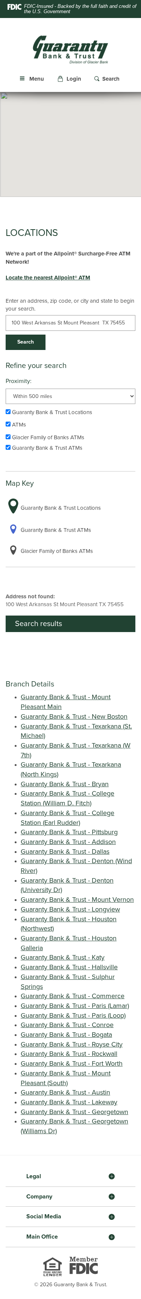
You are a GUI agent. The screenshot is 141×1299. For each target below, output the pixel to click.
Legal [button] (33, 1176)
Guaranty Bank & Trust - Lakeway (69, 1102)
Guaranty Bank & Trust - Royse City (72, 1044)
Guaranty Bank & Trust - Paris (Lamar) (75, 1006)
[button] (70, 79)
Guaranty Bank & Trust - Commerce (72, 996)
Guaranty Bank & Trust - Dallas (65, 851)
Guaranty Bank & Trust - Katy (63, 957)
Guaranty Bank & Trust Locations (51, 412)
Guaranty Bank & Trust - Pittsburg (69, 832)
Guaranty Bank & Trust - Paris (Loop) (73, 1015)
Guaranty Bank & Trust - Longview (70, 909)
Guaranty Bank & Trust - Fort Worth (72, 1063)
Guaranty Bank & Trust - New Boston (74, 716)
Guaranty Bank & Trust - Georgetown (74, 1112)
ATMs (18, 424)
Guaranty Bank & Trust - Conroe (67, 1025)
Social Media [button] (43, 1216)
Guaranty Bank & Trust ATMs (46, 448)
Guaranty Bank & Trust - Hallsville (69, 967)
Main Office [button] (42, 1236)
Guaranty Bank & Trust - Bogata (66, 1034)
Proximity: (19, 381)
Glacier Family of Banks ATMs (47, 437)
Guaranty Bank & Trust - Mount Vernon (77, 899)
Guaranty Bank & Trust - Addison (68, 842)
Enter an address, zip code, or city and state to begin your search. (70, 304)
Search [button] (25, 342)
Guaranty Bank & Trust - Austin (65, 1092)
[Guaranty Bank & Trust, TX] (70, 49)
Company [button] (39, 1196)
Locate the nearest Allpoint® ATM (48, 277)
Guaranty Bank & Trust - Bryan (65, 784)
